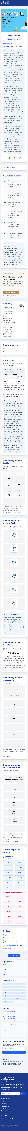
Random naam (14, 955)
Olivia (19, 896)
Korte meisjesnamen (8, 1011)
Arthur (20, 877)
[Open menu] (26, 3)
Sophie (4, 1028)
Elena (8, 911)
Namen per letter (6, 1106)
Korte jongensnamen (8, 1016)
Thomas (8, 877)
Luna (19, 911)
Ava (3, 974)
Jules (8, 887)
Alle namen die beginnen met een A (14, 945)
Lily (20, 921)
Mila (20, 901)
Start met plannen (11, 292)
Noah (8, 862)
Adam (20, 872)
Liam (19, 862)
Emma (8, 896)
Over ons (4, 1108)
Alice (8, 906)
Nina (8, 921)
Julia (8, 901)
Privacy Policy (5, 1111)
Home (3, 1101)
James (20, 867)
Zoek (22, 1093)
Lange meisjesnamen (8, 1014)
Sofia (8, 916)
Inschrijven (14, 1052)
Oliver (8, 872)
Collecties (4, 1103)
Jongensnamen (7, 948)
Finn (19, 887)
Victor (20, 882)
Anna (19, 916)
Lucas (8, 867)
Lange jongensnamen (9, 1018)
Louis (8, 882)
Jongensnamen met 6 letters (11, 935)
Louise (20, 906)
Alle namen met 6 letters (10, 938)
